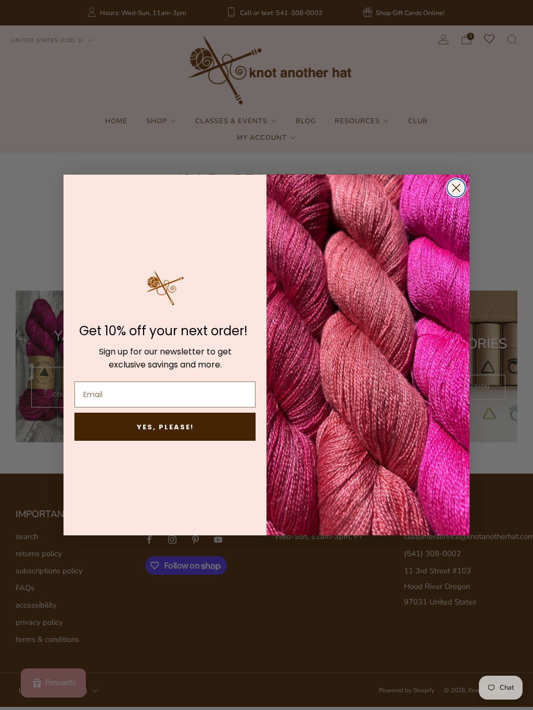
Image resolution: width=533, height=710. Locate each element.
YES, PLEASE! (165, 427)
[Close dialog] (456, 188)
